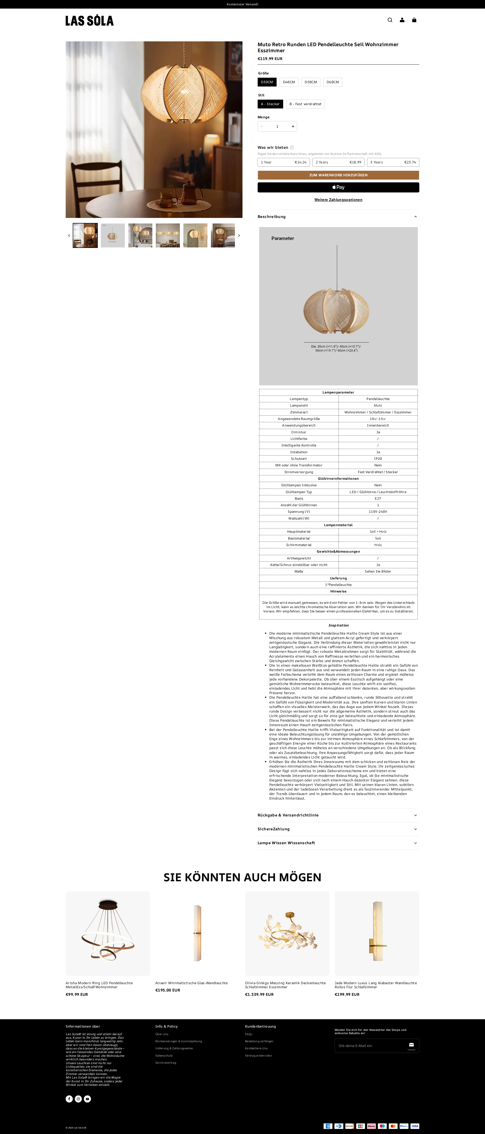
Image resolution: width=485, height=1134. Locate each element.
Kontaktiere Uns (256, 1048)
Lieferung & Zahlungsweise (174, 1048)
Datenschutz (164, 1055)
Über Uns (161, 1034)
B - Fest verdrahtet (305, 103)
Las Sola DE (80, 1127)
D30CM (267, 81)
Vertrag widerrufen (258, 1055)
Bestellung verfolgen (259, 1041)
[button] (390, 20)
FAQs (248, 1034)
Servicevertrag (165, 1062)
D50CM (311, 81)
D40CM (289, 81)
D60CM (333, 81)
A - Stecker (270, 103)
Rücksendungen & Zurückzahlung (178, 1041)
